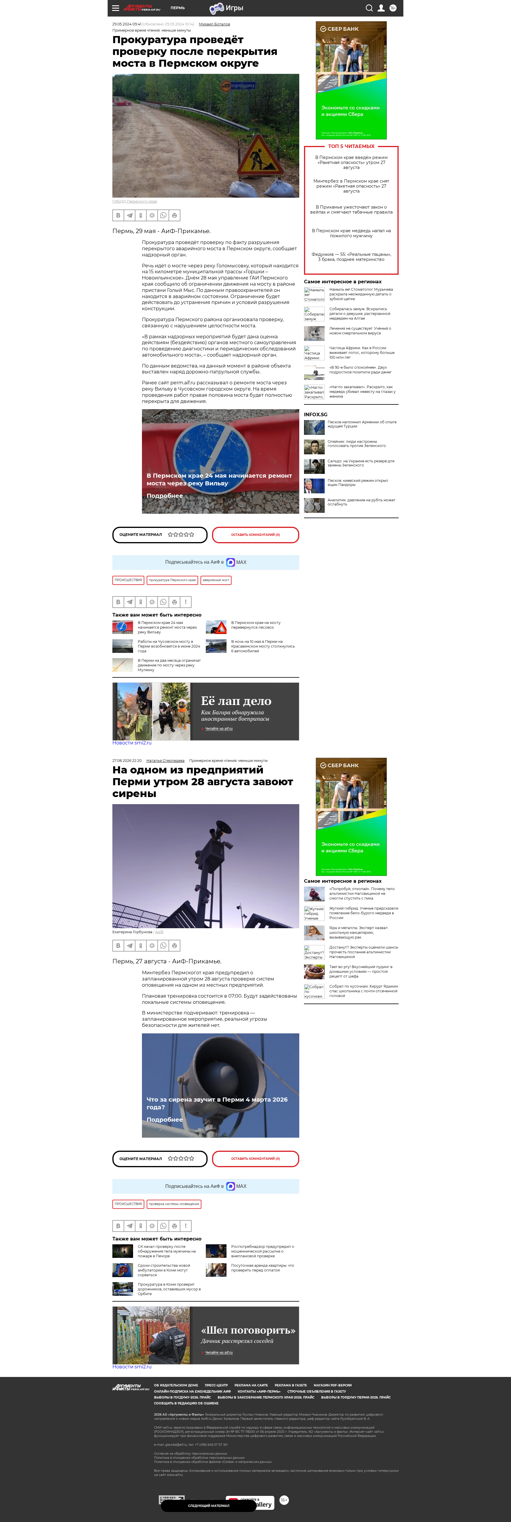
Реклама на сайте (251, 1385)
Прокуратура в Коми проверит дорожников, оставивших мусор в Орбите (169, 1289)
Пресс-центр (216, 1385)
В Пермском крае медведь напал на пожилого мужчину (351, 233)
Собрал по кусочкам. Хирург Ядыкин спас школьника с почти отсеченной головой (363, 991)
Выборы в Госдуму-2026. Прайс (182, 1397)
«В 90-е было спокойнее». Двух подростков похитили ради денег (360, 369)
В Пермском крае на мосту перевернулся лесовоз (256, 625)
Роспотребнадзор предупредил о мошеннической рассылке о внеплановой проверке (262, 1251)
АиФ (159, 932)
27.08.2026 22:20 (127, 760)
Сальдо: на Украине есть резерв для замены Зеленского (361, 463)
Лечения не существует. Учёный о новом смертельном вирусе (360, 330)
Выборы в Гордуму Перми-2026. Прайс (356, 1397)
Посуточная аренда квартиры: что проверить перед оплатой (262, 1267)
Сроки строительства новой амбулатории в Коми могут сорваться (164, 1270)
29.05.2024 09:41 (126, 24)
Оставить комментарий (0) (255, 535)
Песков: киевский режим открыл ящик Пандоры (358, 483)
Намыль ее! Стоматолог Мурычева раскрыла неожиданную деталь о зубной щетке (361, 294)
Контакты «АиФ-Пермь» (259, 1391)
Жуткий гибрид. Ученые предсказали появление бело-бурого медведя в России (363, 913)
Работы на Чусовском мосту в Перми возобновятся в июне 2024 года (169, 646)
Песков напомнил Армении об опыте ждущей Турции (362, 424)
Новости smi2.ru (132, 743)
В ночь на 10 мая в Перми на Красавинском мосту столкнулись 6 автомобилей (263, 646)
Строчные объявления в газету (316, 1391)
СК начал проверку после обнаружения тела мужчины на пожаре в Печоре (167, 1251)
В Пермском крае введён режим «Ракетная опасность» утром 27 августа (351, 162)
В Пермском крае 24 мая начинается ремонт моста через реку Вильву (219, 479)
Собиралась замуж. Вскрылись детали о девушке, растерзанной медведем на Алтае (359, 314)
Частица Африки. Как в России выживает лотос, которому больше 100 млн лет (361, 353)
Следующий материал (208, 1506)
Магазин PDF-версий (333, 1385)
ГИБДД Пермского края (134, 201)
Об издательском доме (176, 1385)
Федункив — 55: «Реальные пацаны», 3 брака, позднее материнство (351, 257)
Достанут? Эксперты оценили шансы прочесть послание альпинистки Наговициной (363, 952)
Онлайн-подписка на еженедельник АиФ (192, 1391)
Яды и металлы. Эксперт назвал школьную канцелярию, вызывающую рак (358, 932)
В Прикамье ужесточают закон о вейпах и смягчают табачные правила (351, 210)
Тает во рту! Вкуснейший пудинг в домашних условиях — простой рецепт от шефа (360, 971)
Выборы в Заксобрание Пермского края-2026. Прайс (266, 1397)
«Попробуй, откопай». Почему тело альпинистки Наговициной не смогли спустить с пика (362, 893)
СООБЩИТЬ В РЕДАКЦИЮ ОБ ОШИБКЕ (186, 1403)
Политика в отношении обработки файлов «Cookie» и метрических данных (212, 1462)
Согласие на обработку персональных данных (190, 1454)
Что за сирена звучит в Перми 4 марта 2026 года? (217, 1103)
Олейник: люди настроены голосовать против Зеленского (357, 444)
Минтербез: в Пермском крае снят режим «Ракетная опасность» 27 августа (351, 186)
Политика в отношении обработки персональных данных (199, 1458)
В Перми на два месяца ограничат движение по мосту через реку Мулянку (169, 665)
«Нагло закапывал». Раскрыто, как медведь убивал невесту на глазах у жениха (362, 392)
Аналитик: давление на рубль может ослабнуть (361, 502)
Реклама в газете (291, 1385)
